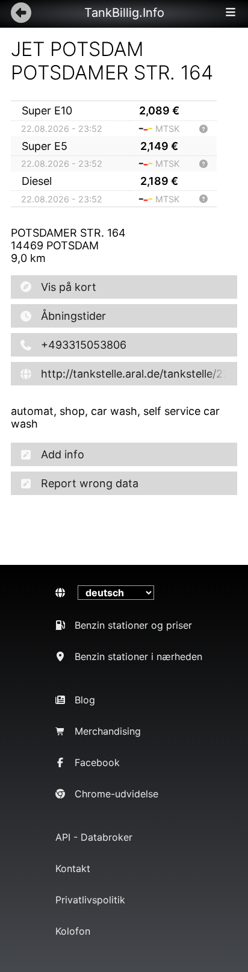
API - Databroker (93, 837)
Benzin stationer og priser (133, 625)
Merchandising (108, 731)
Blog (85, 700)
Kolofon (72, 931)
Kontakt (72, 868)
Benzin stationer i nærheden (138, 656)
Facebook (97, 762)
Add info (62, 454)
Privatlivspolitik (90, 900)
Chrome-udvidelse (116, 794)
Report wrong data (89, 483)
